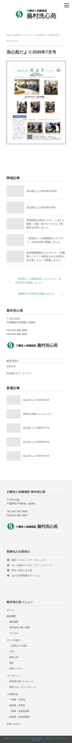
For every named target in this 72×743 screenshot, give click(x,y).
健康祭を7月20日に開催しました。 (37, 293)
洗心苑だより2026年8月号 (36, 400)
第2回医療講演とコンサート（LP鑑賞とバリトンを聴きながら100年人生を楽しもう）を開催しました (45, 256)
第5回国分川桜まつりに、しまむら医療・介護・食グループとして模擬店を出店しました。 (45, 224)
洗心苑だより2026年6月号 (36, 442)
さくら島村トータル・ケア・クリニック (32, 565)
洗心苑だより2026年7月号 (36, 428)
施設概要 (11, 616)
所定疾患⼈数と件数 (19, 627)
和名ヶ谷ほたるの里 (22, 570)
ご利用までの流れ (18, 645)
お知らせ (11, 366)
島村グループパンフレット (23, 687)
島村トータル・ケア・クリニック (29, 560)
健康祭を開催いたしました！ (37, 414)
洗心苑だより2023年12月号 (41, 191)
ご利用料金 (12, 694)
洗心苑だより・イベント (19, 373)
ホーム (10, 610)
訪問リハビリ (16, 668)
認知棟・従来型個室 (19, 716)
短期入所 (13, 657)
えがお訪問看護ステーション (26, 575)
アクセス (13, 633)
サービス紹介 (13, 640)
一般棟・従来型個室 (19, 711)
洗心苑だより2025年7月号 (48, 35)
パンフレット (13, 675)
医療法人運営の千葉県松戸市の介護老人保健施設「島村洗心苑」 (30, 738)
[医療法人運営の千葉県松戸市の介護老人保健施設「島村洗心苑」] (36, 11)
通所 (11, 663)
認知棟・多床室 (17, 705)
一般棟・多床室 (17, 699)
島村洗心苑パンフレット (21, 681)
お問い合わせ (13, 724)
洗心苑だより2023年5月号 (40, 207)
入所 (11, 651)
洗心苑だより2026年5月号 (36, 456)
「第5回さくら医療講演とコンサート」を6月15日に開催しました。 (38, 280)
